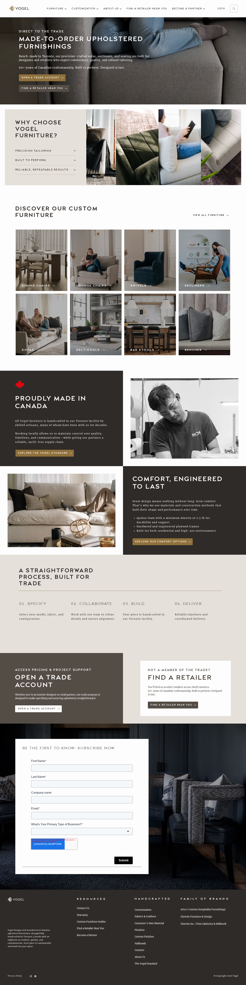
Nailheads (140, 943)
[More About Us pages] (121, 9)
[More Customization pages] (97, 9)
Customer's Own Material (149, 923)
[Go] (234, 8)
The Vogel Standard (146, 963)
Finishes (140, 930)
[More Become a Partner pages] (204, 9)
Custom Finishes (144, 936)
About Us (140, 957)
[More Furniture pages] (65, 9)
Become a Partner (87, 935)
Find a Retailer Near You (90, 928)
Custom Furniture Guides (91, 921)
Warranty (82, 915)
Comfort (139, 950)
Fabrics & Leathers (145, 916)
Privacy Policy (15, 976)
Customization (143, 909)
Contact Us (83, 908)
